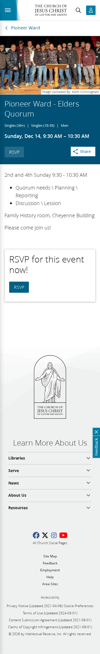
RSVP (14, 152)
